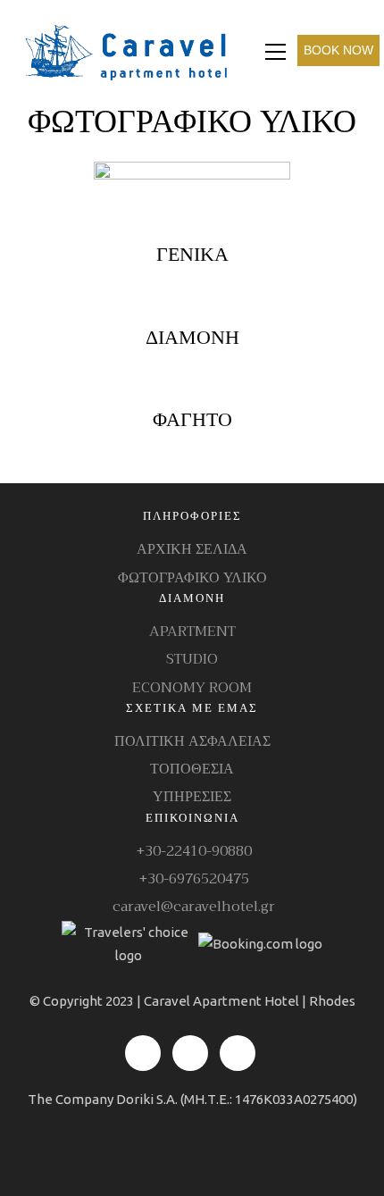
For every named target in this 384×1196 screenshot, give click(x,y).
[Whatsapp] (237, 1053)
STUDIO (192, 660)
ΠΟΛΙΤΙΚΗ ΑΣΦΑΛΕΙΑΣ (192, 742)
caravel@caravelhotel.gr (192, 907)
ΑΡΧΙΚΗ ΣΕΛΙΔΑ (192, 550)
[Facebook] (143, 1053)
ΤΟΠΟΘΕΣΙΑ (192, 769)
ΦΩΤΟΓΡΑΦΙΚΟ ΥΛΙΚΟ (192, 578)
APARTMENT (192, 632)
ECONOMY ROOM (192, 688)
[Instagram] (190, 1053)
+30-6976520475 (192, 879)
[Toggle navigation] (275, 51)
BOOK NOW (338, 50)
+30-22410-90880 (192, 852)
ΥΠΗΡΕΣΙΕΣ (192, 797)
